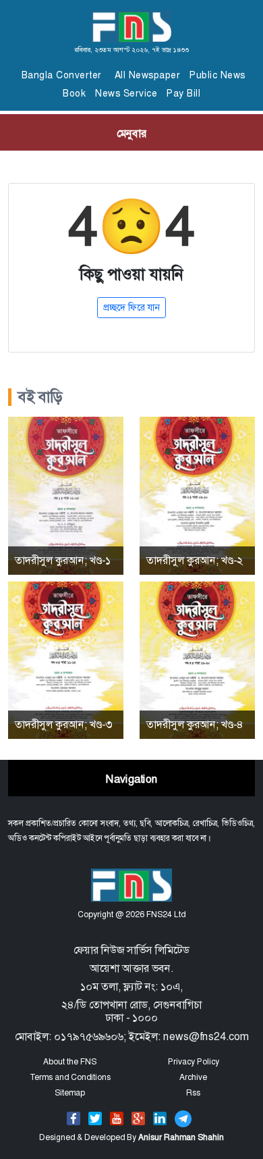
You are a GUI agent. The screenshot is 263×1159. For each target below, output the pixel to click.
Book (74, 93)
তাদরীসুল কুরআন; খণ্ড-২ (194, 560)
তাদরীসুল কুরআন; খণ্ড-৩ (63, 724)
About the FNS (69, 1061)
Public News (217, 75)
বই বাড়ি (40, 397)
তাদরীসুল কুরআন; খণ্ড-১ (63, 560)
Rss (193, 1092)
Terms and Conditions (70, 1077)
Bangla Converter (62, 75)
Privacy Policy (193, 1061)
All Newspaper (148, 75)
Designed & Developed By (131, 1137)
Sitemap (70, 1092)
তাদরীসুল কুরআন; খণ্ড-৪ (194, 724)
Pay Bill (183, 93)
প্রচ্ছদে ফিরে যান (131, 307)
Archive (193, 1077)
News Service (126, 93)
